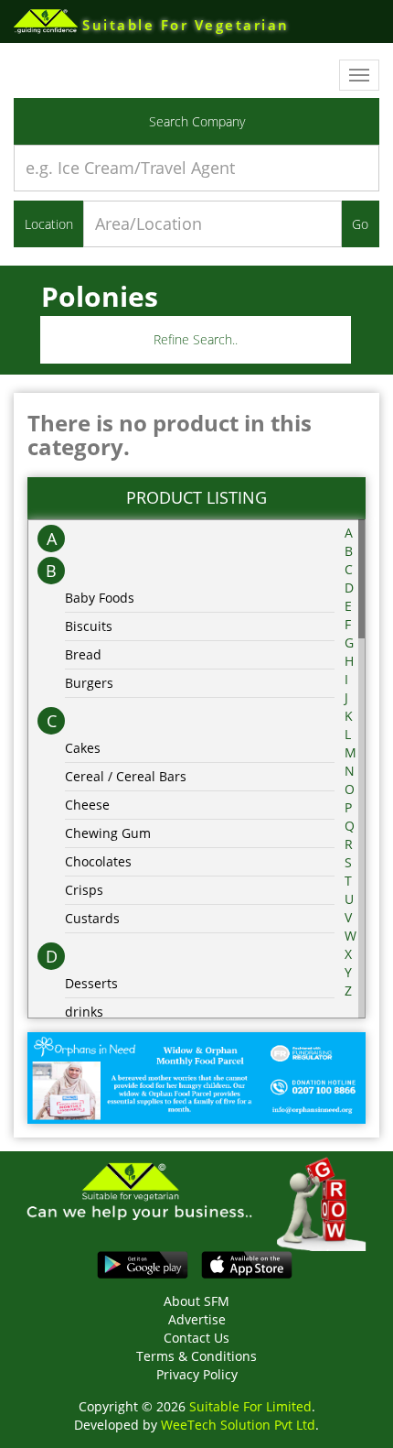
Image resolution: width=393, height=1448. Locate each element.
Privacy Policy (197, 1374)
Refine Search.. (196, 339)
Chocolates (98, 861)
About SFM (196, 1301)
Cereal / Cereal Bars (125, 776)
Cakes (83, 748)
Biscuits (88, 626)
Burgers (89, 682)
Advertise (197, 1319)
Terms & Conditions (196, 1356)
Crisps (84, 889)
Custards (92, 918)
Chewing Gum (108, 833)
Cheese (87, 804)
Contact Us (196, 1337)
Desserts (91, 983)
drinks (84, 1011)
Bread (83, 654)
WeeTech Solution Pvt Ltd (238, 1424)
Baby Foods (99, 597)
